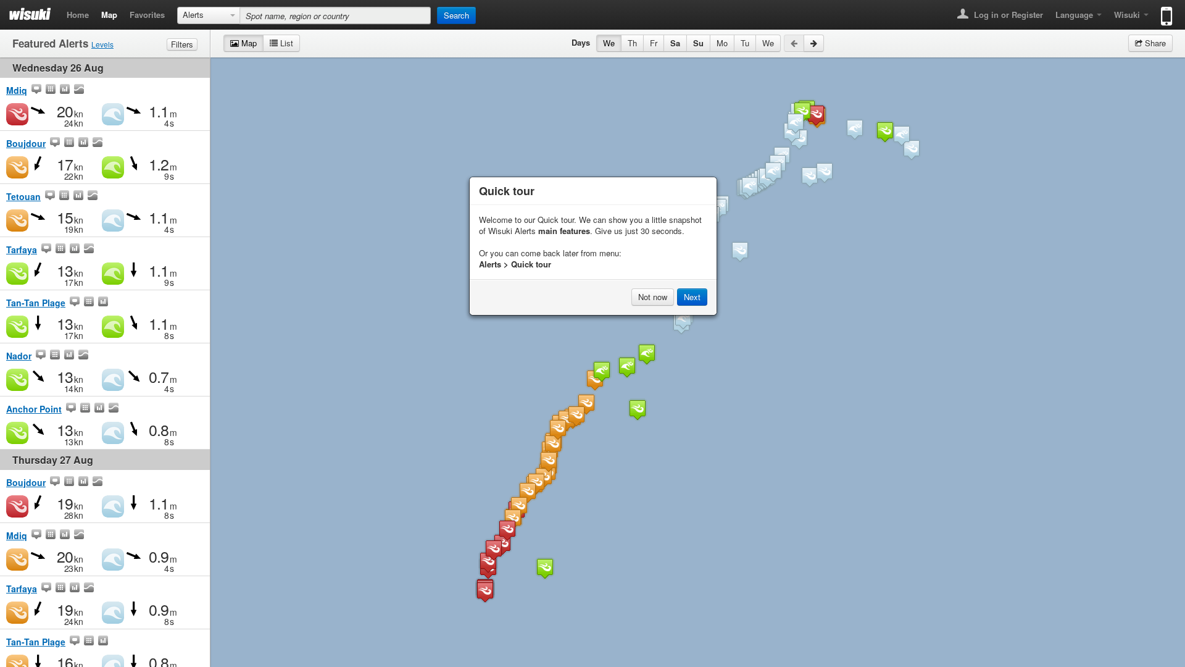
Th (632, 43)
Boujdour (26, 143)
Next (692, 297)
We (609, 43)
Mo (722, 43)
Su (698, 43)
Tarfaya (21, 249)
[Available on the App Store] (1164, 11)
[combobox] (208, 15)
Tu (745, 43)
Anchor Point (34, 409)
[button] (750, 186)
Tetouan (23, 196)
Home (78, 14)
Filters (182, 44)
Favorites (147, 14)
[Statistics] (65, 90)
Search (456, 15)
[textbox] (335, 15)
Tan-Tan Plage (35, 302)
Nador (18, 356)
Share (1154, 43)
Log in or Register (1007, 14)
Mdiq (16, 90)
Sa (675, 43)
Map (109, 14)
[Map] (36, 90)
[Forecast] (51, 90)
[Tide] (79, 90)
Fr (653, 43)
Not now (652, 297)
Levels (102, 44)
